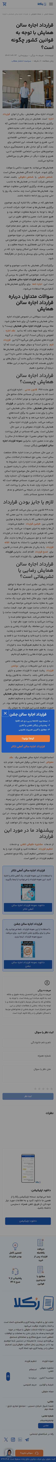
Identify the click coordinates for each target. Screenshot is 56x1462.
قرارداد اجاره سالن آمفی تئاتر (28, 746)
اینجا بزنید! (28, 738)
